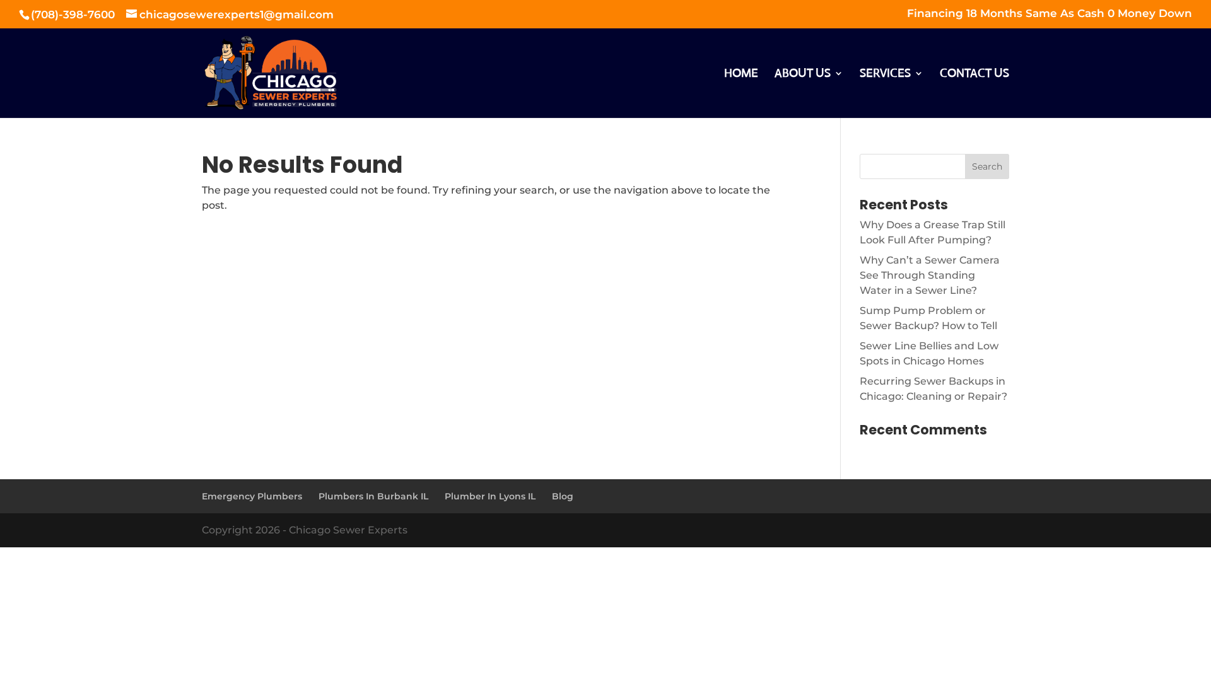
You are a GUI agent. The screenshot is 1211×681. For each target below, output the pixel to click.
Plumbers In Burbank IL (373, 496)
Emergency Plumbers (252, 496)
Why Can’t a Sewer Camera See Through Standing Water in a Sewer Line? (930, 275)
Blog (562, 496)
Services (885, 74)
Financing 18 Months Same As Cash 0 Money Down (1049, 14)
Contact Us (974, 74)
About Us (803, 74)
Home (741, 74)
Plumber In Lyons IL (490, 496)
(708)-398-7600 (74, 14)
